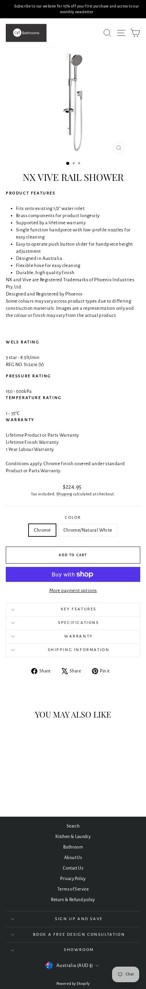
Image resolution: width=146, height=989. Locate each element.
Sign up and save (79, 919)
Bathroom (73, 847)
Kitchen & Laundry (73, 836)
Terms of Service (73, 889)
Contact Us (73, 868)
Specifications (78, 623)
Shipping (64, 494)
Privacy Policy (73, 878)
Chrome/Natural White (87, 530)
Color (73, 517)
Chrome (42, 530)
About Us (73, 857)
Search (73, 826)
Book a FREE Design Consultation (79, 934)
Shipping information (79, 650)
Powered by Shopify (73, 984)
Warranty (78, 636)
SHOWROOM (79, 950)
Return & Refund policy (73, 899)
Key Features (78, 609)
